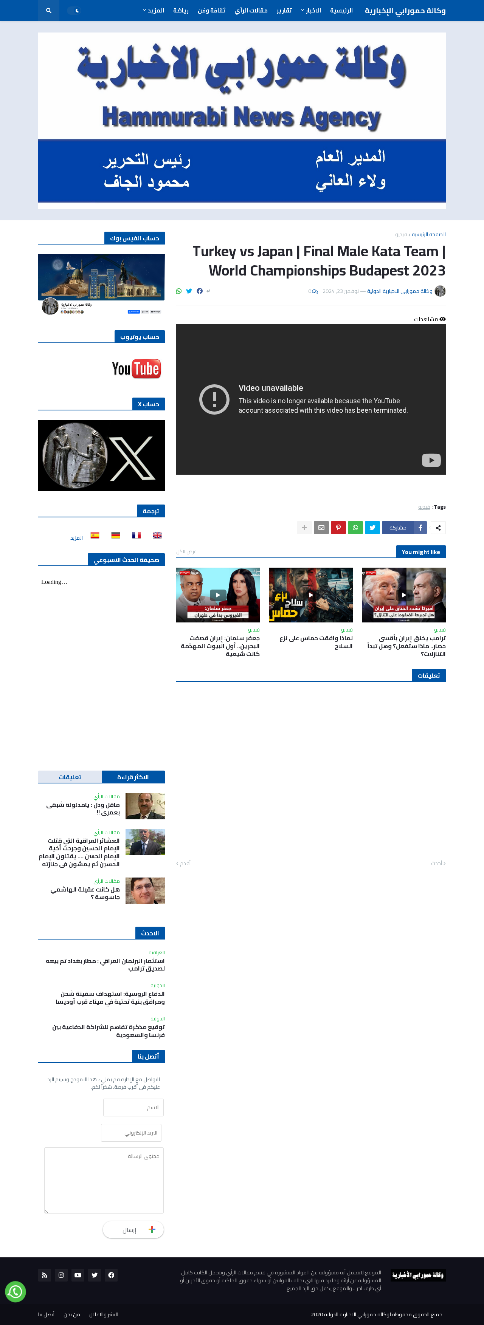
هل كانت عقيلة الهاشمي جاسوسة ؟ (85, 893)
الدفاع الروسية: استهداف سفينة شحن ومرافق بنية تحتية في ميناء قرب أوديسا (110, 998)
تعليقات (70, 777)
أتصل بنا (46, 1314)
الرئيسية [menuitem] (341, 10)
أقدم (185, 863)
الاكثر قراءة (133, 777)
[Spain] (92, 538)
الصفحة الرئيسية (429, 234)
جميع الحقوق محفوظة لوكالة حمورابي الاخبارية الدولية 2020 (376, 1314)
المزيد (76, 538)
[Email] (321, 527)
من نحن (72, 1314)
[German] (113, 538)
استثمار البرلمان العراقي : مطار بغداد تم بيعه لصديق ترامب (105, 965)
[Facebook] (200, 291)
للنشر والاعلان (103, 1314)
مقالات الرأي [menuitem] (251, 10)
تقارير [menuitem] (284, 10)
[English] (155, 538)
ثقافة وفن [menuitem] (211, 10)
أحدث (436, 863)
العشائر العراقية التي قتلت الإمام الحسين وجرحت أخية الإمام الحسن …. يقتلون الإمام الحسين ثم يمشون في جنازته (79, 852)
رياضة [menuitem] (181, 10)
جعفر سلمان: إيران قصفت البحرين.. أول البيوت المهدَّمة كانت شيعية (220, 646)
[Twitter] (189, 291)
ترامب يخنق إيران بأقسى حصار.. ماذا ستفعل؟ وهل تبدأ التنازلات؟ (406, 646)
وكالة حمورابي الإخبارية (405, 10)
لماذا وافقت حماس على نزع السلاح (316, 642)
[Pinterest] (338, 527)
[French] (134, 538)
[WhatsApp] (179, 291)
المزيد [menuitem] (156, 10)
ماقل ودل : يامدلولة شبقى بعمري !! (83, 809)
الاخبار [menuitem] (313, 10)
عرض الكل (186, 551)
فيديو (401, 234)
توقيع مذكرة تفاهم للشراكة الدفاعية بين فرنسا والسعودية (108, 1031)
